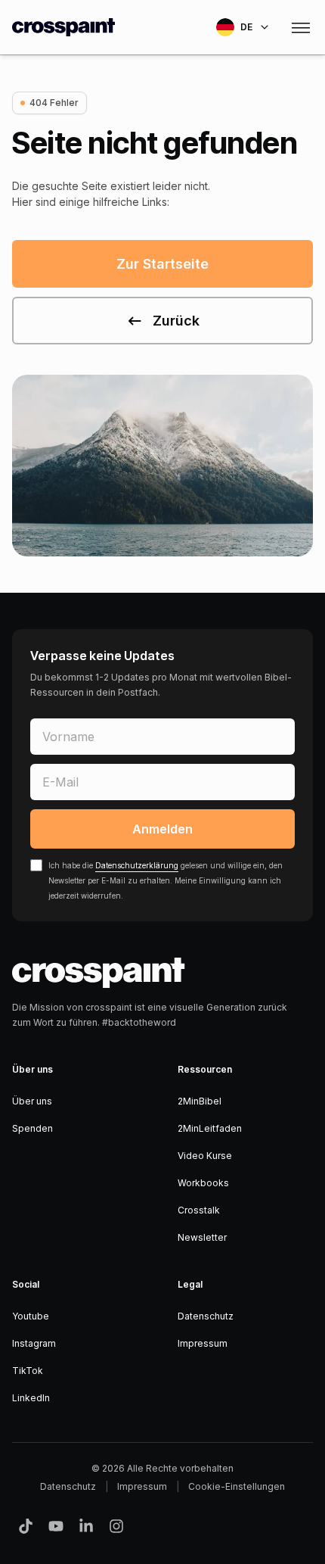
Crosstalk (199, 1210)
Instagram (34, 1343)
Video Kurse (205, 1155)
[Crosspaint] (63, 27)
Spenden (32, 1128)
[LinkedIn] (86, 1526)
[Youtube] (56, 1526)
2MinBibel (199, 1101)
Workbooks (203, 1183)
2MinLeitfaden (210, 1128)
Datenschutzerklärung (136, 865)
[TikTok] (25, 1526)
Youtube (30, 1316)
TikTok (27, 1370)
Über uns (32, 1101)
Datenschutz (206, 1316)
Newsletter (202, 1237)
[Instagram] (116, 1526)
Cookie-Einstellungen (236, 1486)
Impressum (203, 1343)
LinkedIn (31, 1398)
